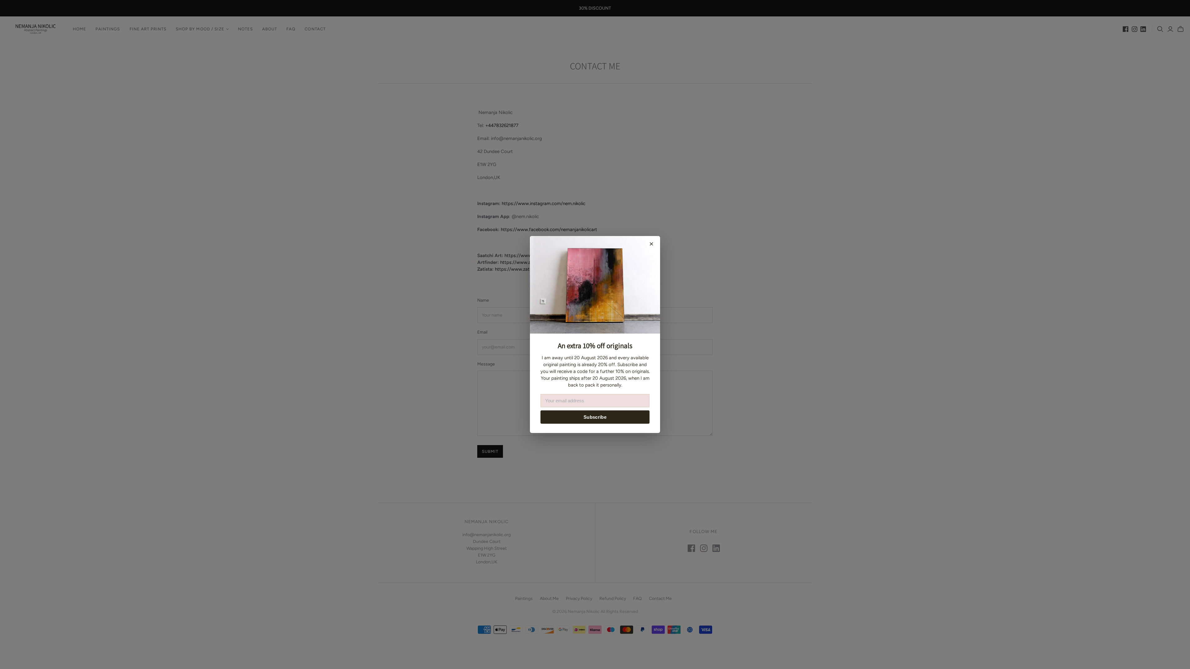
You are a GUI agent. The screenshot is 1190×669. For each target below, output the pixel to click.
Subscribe (595, 417)
